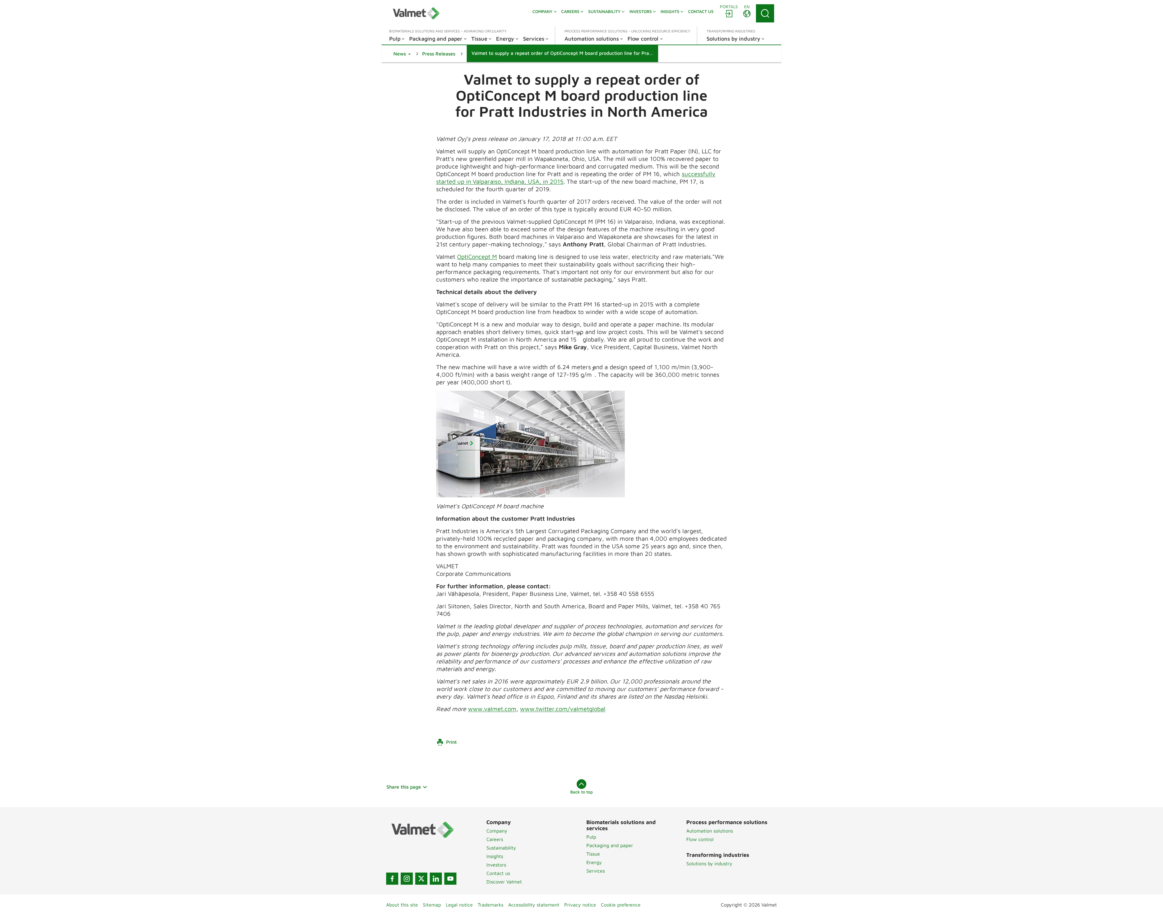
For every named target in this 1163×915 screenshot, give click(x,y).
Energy (594, 862)
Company (496, 830)
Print (451, 742)
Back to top (581, 791)
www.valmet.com (492, 708)
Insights (494, 856)
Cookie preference (621, 904)
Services (595, 870)
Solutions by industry (709, 863)
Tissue (593, 854)
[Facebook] (392, 879)
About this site (402, 904)
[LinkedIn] (436, 879)
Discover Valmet (504, 881)
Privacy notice (580, 904)
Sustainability (501, 847)
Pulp (591, 837)
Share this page (403, 787)
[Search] (765, 13)
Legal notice (459, 904)
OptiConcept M (477, 256)
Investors (496, 864)
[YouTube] (450, 879)
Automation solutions (709, 830)
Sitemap (432, 904)
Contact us (498, 873)
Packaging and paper (609, 845)
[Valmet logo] (416, 13)
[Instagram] (407, 879)
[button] (402, 54)
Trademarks (490, 904)
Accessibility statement (533, 904)
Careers (494, 839)
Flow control (700, 839)
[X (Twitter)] (421, 879)
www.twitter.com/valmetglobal (562, 708)
